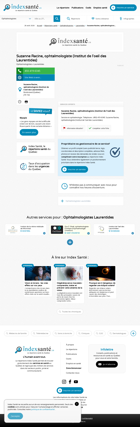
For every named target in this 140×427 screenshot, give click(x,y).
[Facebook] (70, 382)
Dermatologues (119, 333)
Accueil (39, 25)
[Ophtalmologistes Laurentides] (70, 242)
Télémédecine (42, 333)
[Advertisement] (91, 83)
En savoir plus (29, 132)
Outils (88, 8)
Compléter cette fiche (101, 128)
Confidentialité (87, 418)
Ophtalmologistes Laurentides (78, 201)
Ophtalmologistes (66, 25)
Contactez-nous (72, 373)
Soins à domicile (65, 333)
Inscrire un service (125, 7)
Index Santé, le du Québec (39, 149)
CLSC (101, 333)
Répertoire (75, 18)
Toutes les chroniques (71, 311)
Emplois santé (100, 8)
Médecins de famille (18, 333)
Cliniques (85, 333)
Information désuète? (75, 128)
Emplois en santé (73, 363)
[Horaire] (19, 101)
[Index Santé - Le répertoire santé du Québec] (22, 7)
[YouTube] (76, 382)
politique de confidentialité (43, 409)
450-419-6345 (32, 70)
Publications (77, 8)
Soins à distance (102, 18)
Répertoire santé (50, 25)
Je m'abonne (109, 364)
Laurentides (80, 25)
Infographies (128, 18)
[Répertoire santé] (133, 333)
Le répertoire (63, 8)
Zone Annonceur (73, 368)
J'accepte (15, 416)
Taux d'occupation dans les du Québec (39, 166)
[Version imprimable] (26, 101)
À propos (70, 344)
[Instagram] (64, 382)
